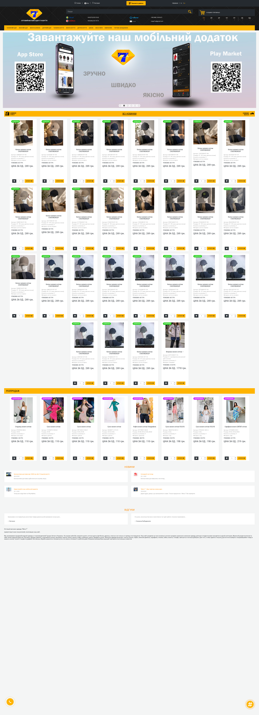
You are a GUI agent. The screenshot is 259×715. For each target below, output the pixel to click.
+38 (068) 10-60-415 (156, 17)
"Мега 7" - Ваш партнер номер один (151, 428)
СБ (242, 18)
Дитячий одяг (46, 28)
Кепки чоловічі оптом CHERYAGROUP (23, 90)
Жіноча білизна (35, 28)
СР (219, 18)
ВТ (211, 18)
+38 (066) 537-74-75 (93, 20)
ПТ (234, 18)
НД (249, 18)
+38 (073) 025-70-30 (93, 17)
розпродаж (12, 330)
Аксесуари (99, 28)
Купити (28, 121)
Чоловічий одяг (12, 28)
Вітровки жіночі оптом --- (175, 291)
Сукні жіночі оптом (53, 366)
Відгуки (129, 449)
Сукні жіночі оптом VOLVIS (175, 366)
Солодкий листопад (147, 413)
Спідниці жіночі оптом (23, 366)
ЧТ (227, 18)
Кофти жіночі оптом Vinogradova (144, 366)
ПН (204, 18)
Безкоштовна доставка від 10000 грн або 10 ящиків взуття (31, 413)
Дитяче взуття (82, 28)
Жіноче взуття (70, 28)
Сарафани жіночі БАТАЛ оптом (236, 366)
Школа (91, 28)
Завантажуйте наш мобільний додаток (26, 428)
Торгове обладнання (121, 28)
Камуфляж (108, 28)
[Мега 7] (129, 40)
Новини (129, 406)
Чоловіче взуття (59, 28)
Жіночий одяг (23, 28)
